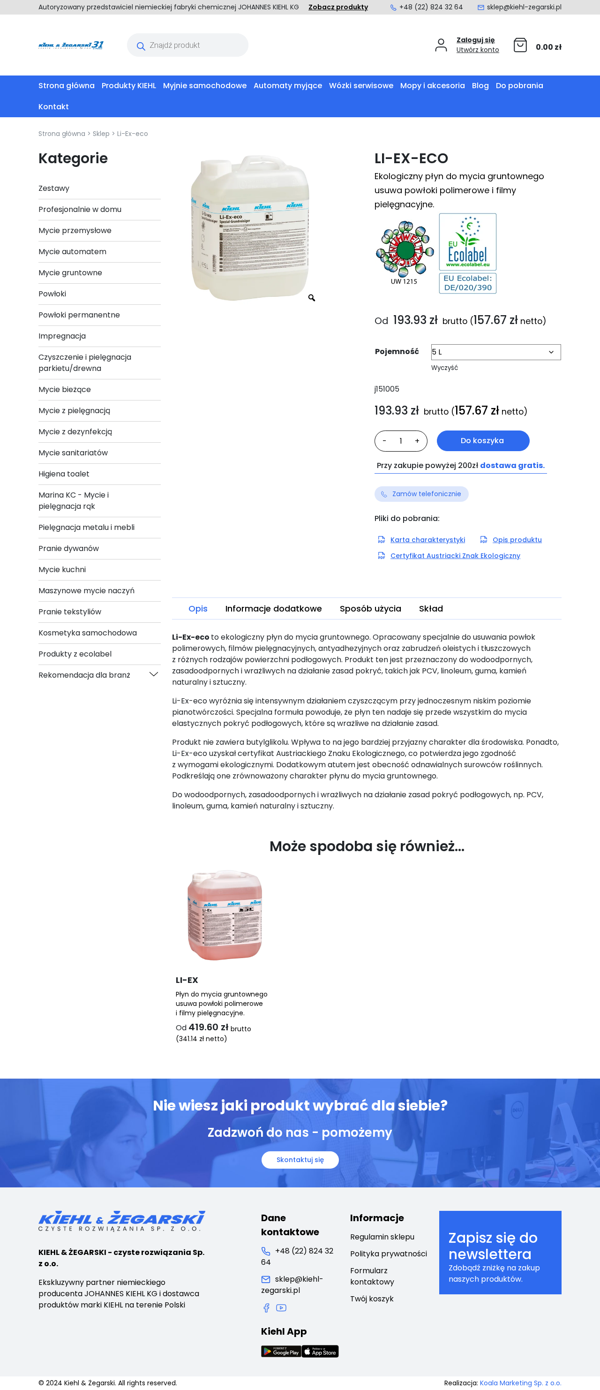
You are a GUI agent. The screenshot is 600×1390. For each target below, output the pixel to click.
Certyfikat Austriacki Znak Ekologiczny (455, 555)
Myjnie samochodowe (205, 85)
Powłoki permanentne (79, 315)
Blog (480, 85)
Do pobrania (519, 85)
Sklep (101, 133)
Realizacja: (503, 1383)
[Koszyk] (520, 45)
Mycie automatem (72, 251)
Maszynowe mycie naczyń (86, 590)
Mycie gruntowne (70, 272)
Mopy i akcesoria (432, 85)
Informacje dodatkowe (273, 608)
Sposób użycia (370, 608)
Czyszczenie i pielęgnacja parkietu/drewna (84, 363)
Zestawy (53, 188)
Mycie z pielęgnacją (74, 410)
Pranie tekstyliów (69, 611)
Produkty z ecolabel (75, 654)
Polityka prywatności (388, 1253)
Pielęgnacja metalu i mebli (86, 527)
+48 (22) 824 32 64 (431, 7)
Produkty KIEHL (129, 85)
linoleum (187, 806)
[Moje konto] (441, 45)
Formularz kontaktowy (372, 1276)
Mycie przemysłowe (75, 230)
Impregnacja (62, 336)
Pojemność (397, 351)
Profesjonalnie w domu (79, 209)
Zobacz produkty (338, 7)
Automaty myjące (288, 85)
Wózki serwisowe (361, 85)
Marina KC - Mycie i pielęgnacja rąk (73, 501)
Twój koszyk (372, 1298)
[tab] (198, 608)
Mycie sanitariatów (73, 452)
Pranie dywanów (68, 548)
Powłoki (52, 293)
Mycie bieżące (64, 389)
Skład (431, 608)
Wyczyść (444, 367)
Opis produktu (517, 539)
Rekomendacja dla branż (84, 675)
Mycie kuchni (62, 569)
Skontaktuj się (300, 1159)
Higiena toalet (64, 473)
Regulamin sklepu (382, 1236)
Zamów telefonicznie (426, 494)
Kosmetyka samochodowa (87, 632)
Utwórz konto (478, 49)
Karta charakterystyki (427, 539)
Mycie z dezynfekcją (75, 431)
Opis (198, 608)
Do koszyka (482, 440)
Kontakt (53, 106)
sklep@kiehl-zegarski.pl (524, 7)
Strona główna (66, 85)
